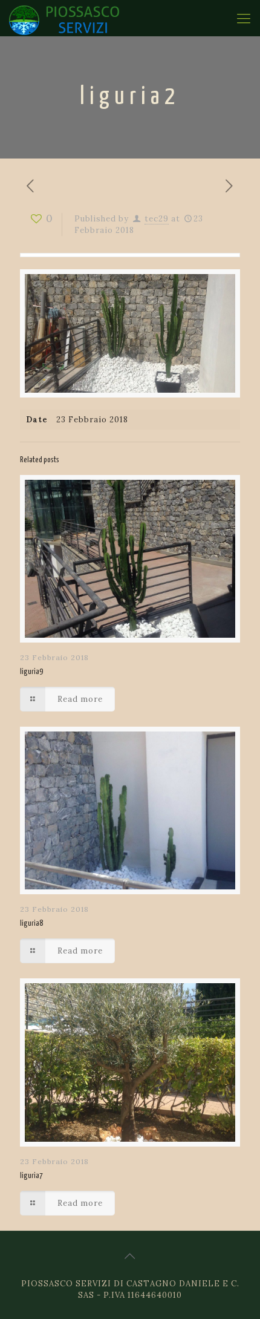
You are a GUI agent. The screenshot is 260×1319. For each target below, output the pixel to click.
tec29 (157, 219)
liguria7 (31, 1176)
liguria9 (31, 672)
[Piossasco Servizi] (64, 18)
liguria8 (31, 924)
